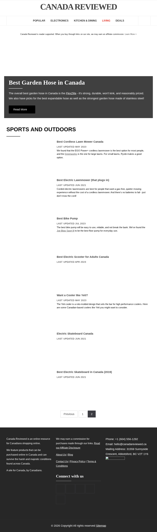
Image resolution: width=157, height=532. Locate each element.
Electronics (60, 20)
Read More (20, 109)
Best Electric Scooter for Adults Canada (83, 256)
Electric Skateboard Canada (75, 333)
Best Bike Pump (67, 218)
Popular (39, 20)
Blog (70, 454)
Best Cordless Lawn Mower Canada (80, 141)
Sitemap (101, 525)
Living (106, 20)
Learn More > (131, 34)
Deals (120, 20)
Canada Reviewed (78, 6)
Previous (69, 414)
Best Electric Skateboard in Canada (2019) (84, 372)
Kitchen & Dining (85, 20)
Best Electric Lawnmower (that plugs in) (83, 180)
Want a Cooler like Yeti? (72, 295)
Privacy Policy (77, 461)
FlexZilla (71, 93)
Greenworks (71, 154)
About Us (61, 454)
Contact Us (62, 461)
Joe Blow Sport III (65, 230)
